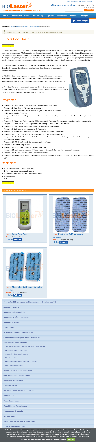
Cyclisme (50, 16)
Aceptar (71, 439)
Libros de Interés (10, 386)
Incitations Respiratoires (13, 381)
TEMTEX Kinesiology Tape (14, 426)
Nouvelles (74, 16)
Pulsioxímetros (9, 327)
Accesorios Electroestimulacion (16, 354)
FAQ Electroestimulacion (14, 365)
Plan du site (82, 1)
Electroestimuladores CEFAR (16, 350)
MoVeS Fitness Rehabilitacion (15, 406)
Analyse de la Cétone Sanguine (16, 317)
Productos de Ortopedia (13, 411)
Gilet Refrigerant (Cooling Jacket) (17, 375)
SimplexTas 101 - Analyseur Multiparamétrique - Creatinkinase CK (30, 302)
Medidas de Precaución (14, 358)
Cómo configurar (60, 439)
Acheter (17, 239)
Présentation (17, 16)
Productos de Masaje (12, 401)
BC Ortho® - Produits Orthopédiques (18, 332)
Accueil (6, 16)
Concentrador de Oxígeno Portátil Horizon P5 (22, 337)
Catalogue (84, 16)
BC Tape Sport (9, 416)
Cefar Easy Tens (19, 234)
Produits (18, 26)
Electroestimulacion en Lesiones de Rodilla (21, 361)
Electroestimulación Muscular (30, 26)
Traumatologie (38, 16)
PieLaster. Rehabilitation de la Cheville (19, 391)
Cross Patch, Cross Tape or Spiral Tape (19, 421)
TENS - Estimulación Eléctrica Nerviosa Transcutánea (25, 346)
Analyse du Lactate (11, 307)
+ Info (9, 239)
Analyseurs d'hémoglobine (14, 312)
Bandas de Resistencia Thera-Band (18, 370)
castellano (89, 1)
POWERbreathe (10, 396)
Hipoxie (27, 16)
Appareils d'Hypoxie (12, 322)
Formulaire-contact (72, 1)
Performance (62, 16)
